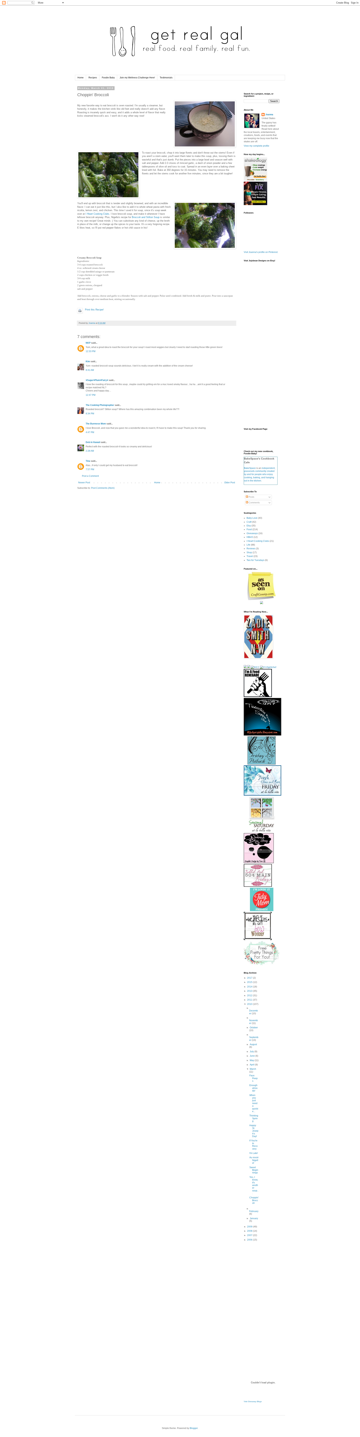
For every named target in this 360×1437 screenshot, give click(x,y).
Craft (249, 522)
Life (248, 544)
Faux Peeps (253, 1078)
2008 (250, 1231)
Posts (251, 497)
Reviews (251, 548)
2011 (250, 999)
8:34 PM (90, 413)
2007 (250, 1235)
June (252, 1056)
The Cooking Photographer (100, 405)
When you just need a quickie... (253, 1103)
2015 (250, 982)
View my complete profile (256, 146)
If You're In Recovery (253, 1144)
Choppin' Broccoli (254, 1200)
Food (249, 529)
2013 (250, 991)
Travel (250, 556)
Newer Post (84, 482)
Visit (253, 1401)
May (252, 1060)
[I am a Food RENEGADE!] (258, 696)
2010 (250, 1004)
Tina (88, 461)
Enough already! (253, 1088)
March (253, 1069)
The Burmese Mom (96, 423)
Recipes (92, 77)
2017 (250, 978)
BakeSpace (250, 468)
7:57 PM (90, 469)
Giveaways (252, 533)
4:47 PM (90, 432)
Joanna (269, 114)
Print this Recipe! (94, 309)
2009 (250, 1226)
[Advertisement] (259, 1303)
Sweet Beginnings (253, 1170)
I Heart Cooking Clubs (258, 541)
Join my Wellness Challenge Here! (137, 77)
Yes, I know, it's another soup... (253, 1185)
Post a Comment (90, 476)
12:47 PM (90, 395)
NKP (88, 343)
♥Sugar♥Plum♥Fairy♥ (97, 380)
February (253, 1211)
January (254, 1218)
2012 (250, 995)
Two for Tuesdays (255, 560)
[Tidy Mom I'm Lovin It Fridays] (261, 910)
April (252, 1064)
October (254, 1027)
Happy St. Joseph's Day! (253, 1131)
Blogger (194, 1428)
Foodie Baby (108, 77)
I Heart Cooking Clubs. (98, 213)
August (253, 1044)
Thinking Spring (253, 1118)
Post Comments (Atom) (103, 488)
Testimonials (166, 77)
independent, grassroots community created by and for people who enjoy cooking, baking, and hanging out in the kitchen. (259, 474)
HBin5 (250, 537)
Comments (254, 502)
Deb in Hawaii (93, 442)
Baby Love (252, 518)
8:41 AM (90, 370)
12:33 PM (90, 351)
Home (80, 77)
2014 (250, 986)
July (252, 1051)
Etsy (249, 525)
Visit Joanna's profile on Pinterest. (261, 252)
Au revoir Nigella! (254, 1160)
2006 (250, 1239)
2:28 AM (90, 451)
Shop (249, 552)
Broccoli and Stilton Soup (145, 217)
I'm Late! (253, 1153)
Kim (88, 361)
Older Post (229, 482)
